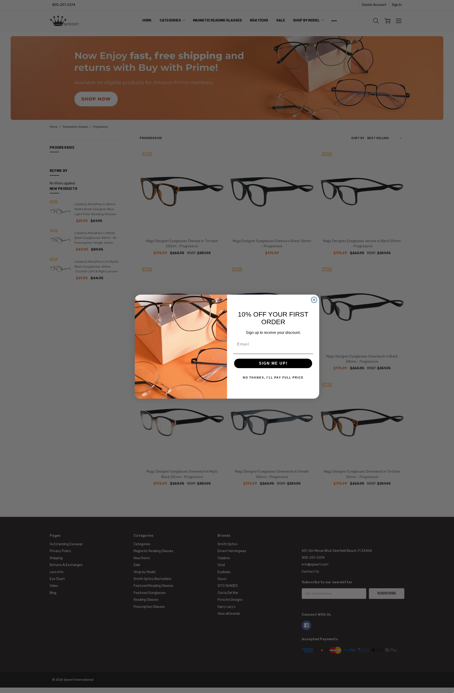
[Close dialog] (314, 300)
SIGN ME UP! (273, 363)
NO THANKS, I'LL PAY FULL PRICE (273, 377)
